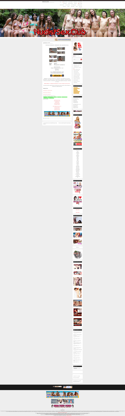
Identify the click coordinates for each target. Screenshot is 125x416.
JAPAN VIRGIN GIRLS (75, 76)
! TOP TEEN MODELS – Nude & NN (77, 67)
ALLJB (77, 151)
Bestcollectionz (77, 170)
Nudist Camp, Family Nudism (76, 377)
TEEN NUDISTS (65, 3)
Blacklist (77, 160)
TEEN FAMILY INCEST (57, 104)
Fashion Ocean (77, 167)
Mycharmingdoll (77, 166)
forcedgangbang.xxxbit (77, 176)
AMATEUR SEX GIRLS (75, 98)
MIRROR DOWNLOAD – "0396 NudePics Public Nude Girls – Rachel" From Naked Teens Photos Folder (57, 83)
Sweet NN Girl (77, 165)
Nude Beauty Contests (76, 91)
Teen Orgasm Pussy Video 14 (76, 336)
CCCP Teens (77, 161)
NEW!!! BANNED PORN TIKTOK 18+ (77, 104)
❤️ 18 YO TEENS (80, 3)
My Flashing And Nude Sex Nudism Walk (77, 349)
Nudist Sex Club (45, 1)
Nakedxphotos (77, 155)
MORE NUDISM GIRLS (57, 103)
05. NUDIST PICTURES (75, 75)
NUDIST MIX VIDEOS (75, 77)
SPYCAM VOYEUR (57, 102)
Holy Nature (75, 89)
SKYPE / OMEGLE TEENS (76, 99)
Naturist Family (76, 90)
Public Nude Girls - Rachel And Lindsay (47, 90)
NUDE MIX (75, 3)
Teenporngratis (77, 175)
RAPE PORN (80, 6)
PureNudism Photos (76, 92)
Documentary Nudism (76, 88)
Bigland (77, 157)
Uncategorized (74, 82)
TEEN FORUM (72, 6)
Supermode (77, 162)
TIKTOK (77, 6)
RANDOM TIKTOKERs (75, 107)
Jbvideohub (77, 156)
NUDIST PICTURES (70, 3)
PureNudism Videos (76, 93)
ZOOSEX (68, 6)
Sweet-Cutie (77, 172)
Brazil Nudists (75, 87)
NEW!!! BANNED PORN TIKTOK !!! (57, 106)
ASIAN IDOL (64, 6)
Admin (44, 43)
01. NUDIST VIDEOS (75, 70)
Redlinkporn (77, 152)
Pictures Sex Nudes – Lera (76, 345)
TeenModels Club (77, 150)
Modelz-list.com (77, 171)
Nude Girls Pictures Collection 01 (47, 92)
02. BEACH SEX (75, 71)
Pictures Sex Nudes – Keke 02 (76, 338)
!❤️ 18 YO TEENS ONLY (76, 69)
